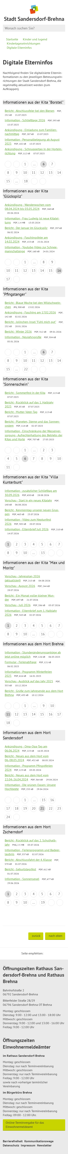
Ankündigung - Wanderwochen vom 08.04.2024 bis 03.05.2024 (28, 207)
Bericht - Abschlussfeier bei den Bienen (29, 111)
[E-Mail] (56, 953)
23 (59, 808)
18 (26, 181)
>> (42, 181)
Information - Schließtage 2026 (25, 120)
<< (8, 164)
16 (43, 634)
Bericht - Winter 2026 (18, 331)
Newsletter (44, 1145)
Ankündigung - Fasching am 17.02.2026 (30, 312)
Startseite (12, 39)
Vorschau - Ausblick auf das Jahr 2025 (29, 681)
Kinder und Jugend (35, 39)
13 (51, 172)
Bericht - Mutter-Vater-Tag (21, 412)
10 (25, 172)
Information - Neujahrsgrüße (23, 337)
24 (8, 817)
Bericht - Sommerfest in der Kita (25, 393)
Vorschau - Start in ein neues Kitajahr (28, 500)
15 (8, 181)
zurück (36, 936)
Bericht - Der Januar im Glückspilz (26, 228)
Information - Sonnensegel (22, 879)
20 (34, 808)
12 (42, 172)
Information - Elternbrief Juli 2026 (27, 529)
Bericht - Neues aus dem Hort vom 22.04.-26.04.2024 (27, 777)
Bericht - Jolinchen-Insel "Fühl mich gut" (30, 322)
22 (26, 369)
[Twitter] (47, 953)
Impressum (28, 1145)
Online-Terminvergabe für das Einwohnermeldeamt (25, 1124)
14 (59, 172)
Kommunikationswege (38, 1141)
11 (34, 172)
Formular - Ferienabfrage (20, 662)
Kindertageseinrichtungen (23, 43)
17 (8, 279)
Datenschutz (11, 1145)
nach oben (55, 936)
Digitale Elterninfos (19, 47)
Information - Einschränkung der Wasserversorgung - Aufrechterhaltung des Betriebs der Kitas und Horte (33, 435)
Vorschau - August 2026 (20, 586)
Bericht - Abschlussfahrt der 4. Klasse (28, 860)
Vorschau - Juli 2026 (18, 605)
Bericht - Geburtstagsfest (20, 869)
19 (25, 808)
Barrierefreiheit (13, 1141)
